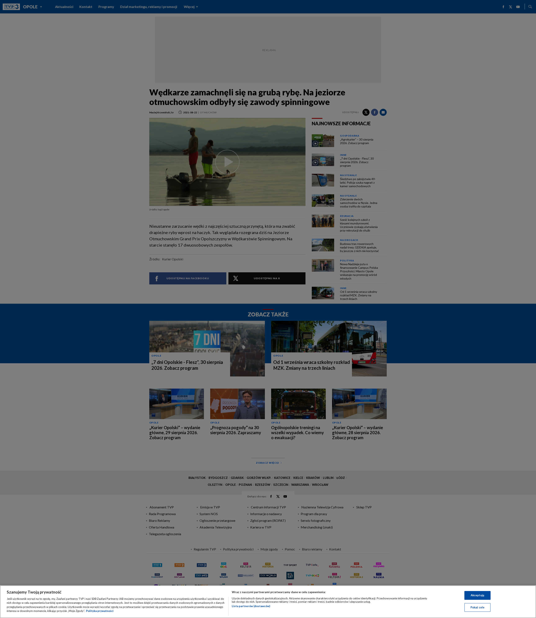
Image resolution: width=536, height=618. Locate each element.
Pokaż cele (477, 607)
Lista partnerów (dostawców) (251, 606)
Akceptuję (477, 595)
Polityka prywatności (99, 611)
